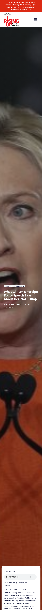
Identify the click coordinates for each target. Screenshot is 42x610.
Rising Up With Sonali (13, 304)
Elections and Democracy (14, 286)
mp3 (14, 583)
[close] (39, 6)
